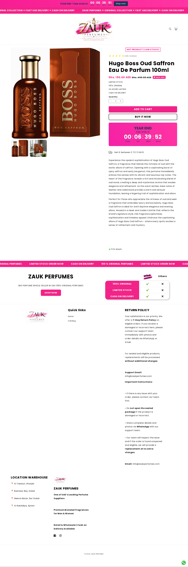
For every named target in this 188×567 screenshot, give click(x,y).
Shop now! (121, 3)
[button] (170, 29)
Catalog (72, 321)
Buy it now (143, 117)
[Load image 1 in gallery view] (20, 148)
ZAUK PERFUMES (97, 554)
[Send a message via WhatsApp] (184, 563)
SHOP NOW (51, 292)
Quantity (113, 97)
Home (71, 316)
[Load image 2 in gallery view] (38, 148)
